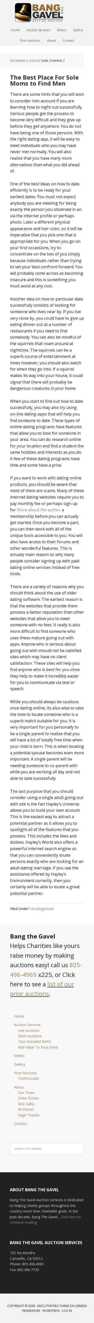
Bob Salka (26, 1103)
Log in (67, 1311)
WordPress (51, 1311)
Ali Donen (26, 1109)
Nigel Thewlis (29, 1115)
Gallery (19, 1064)
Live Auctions (29, 1030)
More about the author (39, 510)
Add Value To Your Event (38, 1047)
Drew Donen (28, 1098)
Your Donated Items (34, 1041)
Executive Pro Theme (53, 1306)
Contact (20, 1123)
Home (19, 1016)
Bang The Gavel (47, 12)
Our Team (26, 1092)
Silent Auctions (30, 1036)
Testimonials (28, 1078)
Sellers (19, 1055)
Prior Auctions (25, 1072)
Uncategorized (42, 908)
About (19, 1087)
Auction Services (27, 1024)
